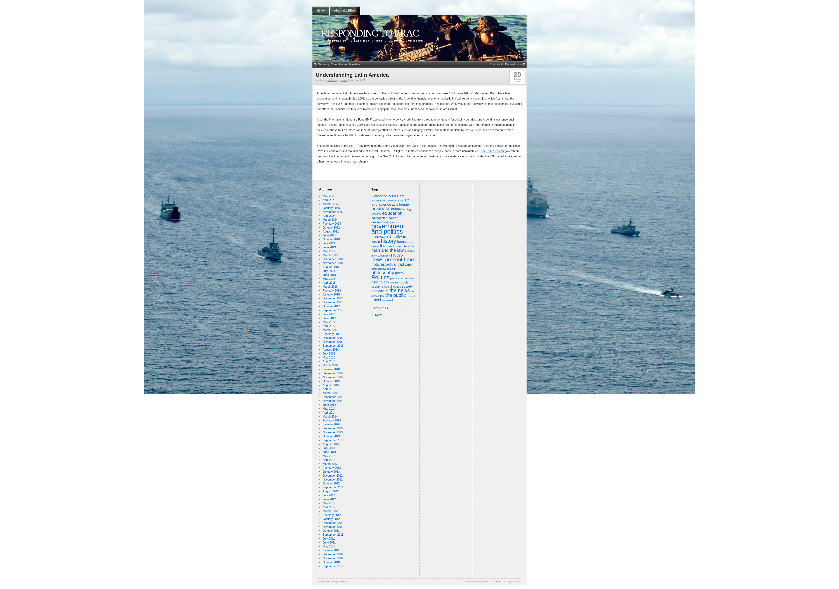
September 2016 (333, 345)
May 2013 (329, 456)
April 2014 (329, 412)
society (404, 282)
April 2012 (329, 507)
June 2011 (329, 542)
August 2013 (331, 444)
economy (376, 214)
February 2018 (332, 290)
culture (396, 209)
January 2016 (331, 369)
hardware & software (389, 236)
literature (408, 246)
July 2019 (329, 243)
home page (405, 241)
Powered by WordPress (476, 581)
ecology (407, 209)
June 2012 (329, 499)
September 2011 (333, 534)
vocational (387, 300)
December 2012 (333, 475)
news (397, 255)
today (411, 295)
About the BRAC (345, 10)
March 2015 (330, 393)
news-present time (392, 259)
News (344, 80)
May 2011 (329, 546)
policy (399, 273)
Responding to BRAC (370, 33)
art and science (390, 202)
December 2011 (332, 522)
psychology (380, 282)
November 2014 (333, 400)
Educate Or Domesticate (505, 64)
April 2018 (329, 282)
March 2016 (330, 365)
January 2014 (331, 424)
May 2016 (329, 357)
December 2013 (333, 428)
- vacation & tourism (387, 196)
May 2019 (329, 251)
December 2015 (333, 373)
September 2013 (333, 440)
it (381, 246)
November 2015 (333, 377)
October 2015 (331, 381)
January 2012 (331, 519)
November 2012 (333, 479)
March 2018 (330, 286)
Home (321, 10)
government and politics (388, 228)
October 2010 (331, 562)
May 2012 (329, 503)
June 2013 (329, 452)
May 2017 (329, 322)
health (375, 241)
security (394, 282)
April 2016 (329, 361)
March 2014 (330, 416)
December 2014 (333, 396)
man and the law (387, 250)
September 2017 (333, 310)
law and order (392, 246)
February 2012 (332, 515)
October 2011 (331, 530)
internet (375, 246)
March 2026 (330, 204)
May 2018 (329, 278)
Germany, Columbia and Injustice (339, 64)
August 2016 (331, 349)
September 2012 (333, 487)
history (388, 241)
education (392, 213)
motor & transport (380, 255)
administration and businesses (387, 200)
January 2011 (331, 550)
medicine (409, 251)
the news (400, 290)
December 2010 (333, 554)
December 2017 (333, 298)
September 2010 (333, 566)
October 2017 (331, 306)
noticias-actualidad (387, 264)
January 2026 (331, 208)
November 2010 (333, 558)
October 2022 (331, 227)
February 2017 (332, 334)
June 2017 (329, 318)
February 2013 (332, 467)
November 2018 (333, 263)
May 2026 (329, 196)
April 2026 (329, 200)
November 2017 (333, 302)
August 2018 (331, 267)
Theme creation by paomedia (506, 581)
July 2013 (329, 448)
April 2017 (329, 326)
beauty (404, 204)
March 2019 (330, 255)
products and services (402, 278)
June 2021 (329, 235)
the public (395, 295)
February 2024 (332, 223)
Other (409, 264)
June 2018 (329, 274)
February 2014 (332, 420)
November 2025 (333, 211)
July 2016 (329, 353)
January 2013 (331, 471)
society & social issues (386, 286)
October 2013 (331, 436)
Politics (380, 277)
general (393, 222)
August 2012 (331, 491)
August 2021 (331, 231)
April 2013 (329, 459)
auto (395, 204)
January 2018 (331, 294)
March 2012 (330, 511)
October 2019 (331, 239)
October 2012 (331, 483)
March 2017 (330, 330)
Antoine (332, 80)
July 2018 (329, 271)
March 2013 (330, 463)
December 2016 (333, 337)
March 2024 (330, 219)
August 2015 (331, 385)
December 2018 (333, 259)
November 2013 (333, 432)
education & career (384, 218)
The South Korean (492, 151)
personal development (383, 268)
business (380, 208)
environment (380, 222)
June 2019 (329, 247)
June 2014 (329, 404)
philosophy (382, 272)
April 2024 (329, 215)
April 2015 (329, 389)
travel (376, 300)
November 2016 (333, 341)
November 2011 (332, 526)
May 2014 (329, 408)
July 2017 (329, 314)
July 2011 (329, 538)
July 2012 (329, 495)
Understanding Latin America (352, 75)
